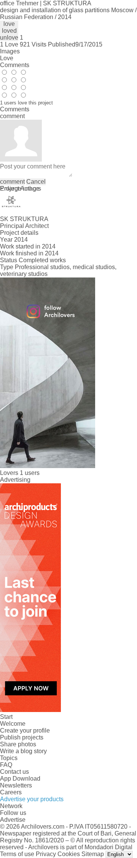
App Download (20, 778)
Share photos (18, 744)
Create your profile (25, 730)
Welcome (12, 723)
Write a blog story (23, 751)
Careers (11, 792)
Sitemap (92, 854)
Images (10, 51)
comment (12, 181)
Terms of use (17, 854)
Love (6, 58)
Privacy (46, 854)
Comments (14, 65)
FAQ (6, 765)
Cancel (36, 181)
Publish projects (21, 737)
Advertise (12, 819)
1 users (30, 473)
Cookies (68, 854)
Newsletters (16, 785)
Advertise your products (32, 799)
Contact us (14, 771)
